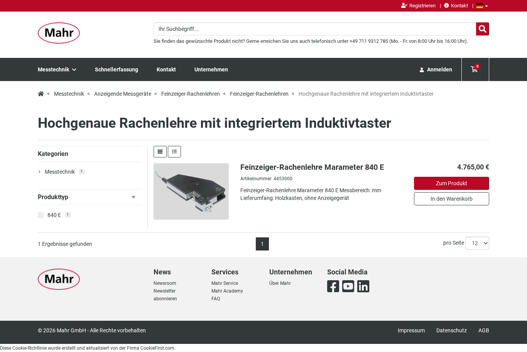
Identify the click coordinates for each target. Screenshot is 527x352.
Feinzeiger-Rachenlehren (190, 94)
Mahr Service (224, 283)
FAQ (215, 298)
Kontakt (459, 5)
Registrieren (422, 5)
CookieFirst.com (157, 348)
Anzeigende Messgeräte (122, 94)
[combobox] (321, 29)
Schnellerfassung (116, 69)
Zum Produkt (451, 183)
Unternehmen (211, 69)
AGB (483, 330)
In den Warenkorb (452, 199)
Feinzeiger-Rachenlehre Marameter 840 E (312, 167)
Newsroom (165, 283)
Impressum (411, 330)
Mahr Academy (227, 291)
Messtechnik (54, 69)
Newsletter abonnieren (165, 294)
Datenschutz (451, 330)
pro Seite (453, 243)
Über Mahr (280, 283)
